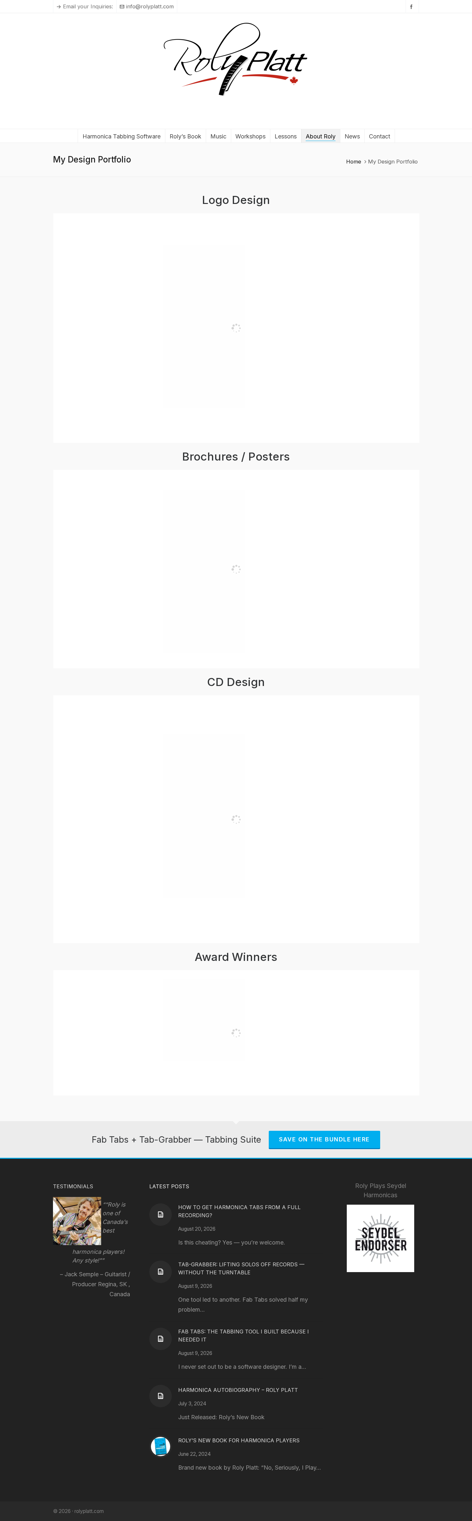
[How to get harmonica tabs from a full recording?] (160, 1214)
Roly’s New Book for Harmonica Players (239, 1440)
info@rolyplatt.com (150, 6)
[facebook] (412, 6)
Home (353, 161)
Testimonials (73, 1186)
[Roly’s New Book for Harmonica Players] (160, 1446)
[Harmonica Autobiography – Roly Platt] (160, 1396)
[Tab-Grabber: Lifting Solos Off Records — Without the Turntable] (160, 1272)
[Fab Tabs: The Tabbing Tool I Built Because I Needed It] (160, 1339)
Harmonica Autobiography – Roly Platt (238, 1390)
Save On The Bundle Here (324, 1139)
